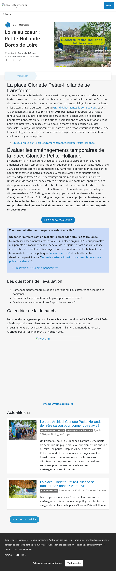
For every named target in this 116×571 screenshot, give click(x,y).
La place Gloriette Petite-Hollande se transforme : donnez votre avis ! (67, 484)
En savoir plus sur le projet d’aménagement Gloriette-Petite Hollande (55, 142)
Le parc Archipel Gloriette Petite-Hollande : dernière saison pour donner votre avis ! (72, 423)
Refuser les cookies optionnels (47, 563)
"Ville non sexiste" (59, 253)
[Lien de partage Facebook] (6, 60)
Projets (8, 14)
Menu (108, 5)
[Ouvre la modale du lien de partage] (20, 60)
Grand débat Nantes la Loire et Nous (75, 107)
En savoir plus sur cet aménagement (36, 268)
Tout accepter (74, 563)
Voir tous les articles (24, 519)
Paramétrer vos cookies (15, 554)
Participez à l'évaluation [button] (58, 220)
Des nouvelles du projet (58, 404)
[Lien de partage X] (13, 60)
